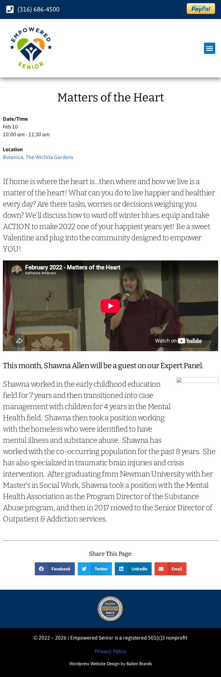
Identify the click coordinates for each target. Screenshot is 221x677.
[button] (209, 48)
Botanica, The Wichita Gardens (38, 157)
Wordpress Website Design (94, 663)
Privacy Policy (111, 651)
